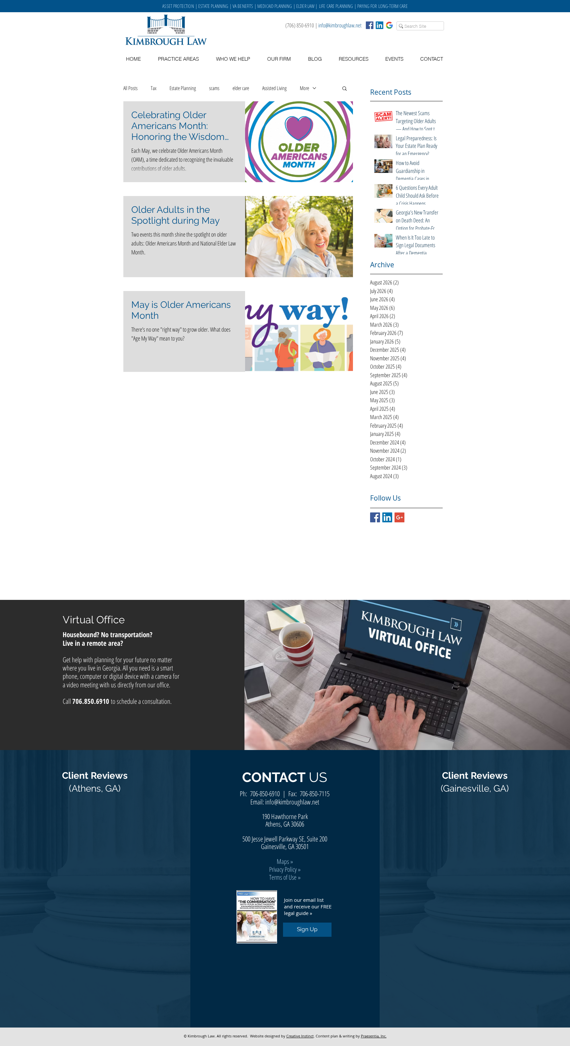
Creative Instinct (300, 1035)
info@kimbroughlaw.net (340, 25)
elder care (241, 88)
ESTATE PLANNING (213, 6)
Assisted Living (274, 88)
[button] (353, 59)
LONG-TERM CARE (393, 6)
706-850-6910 (265, 793)
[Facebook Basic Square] (369, 25)
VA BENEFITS (243, 6)
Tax (153, 88)
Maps (283, 861)
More (304, 88)
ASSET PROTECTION (178, 6)
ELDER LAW (305, 6)
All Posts (130, 88)
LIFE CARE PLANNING (336, 6)
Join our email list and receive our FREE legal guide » (308, 906)
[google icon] (389, 25)
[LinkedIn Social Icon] (379, 25)
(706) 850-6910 (299, 25)
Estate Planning (183, 88)
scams (214, 88)
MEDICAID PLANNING (274, 6)
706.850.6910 (90, 701)
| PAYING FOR (365, 6)
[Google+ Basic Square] (399, 517)
